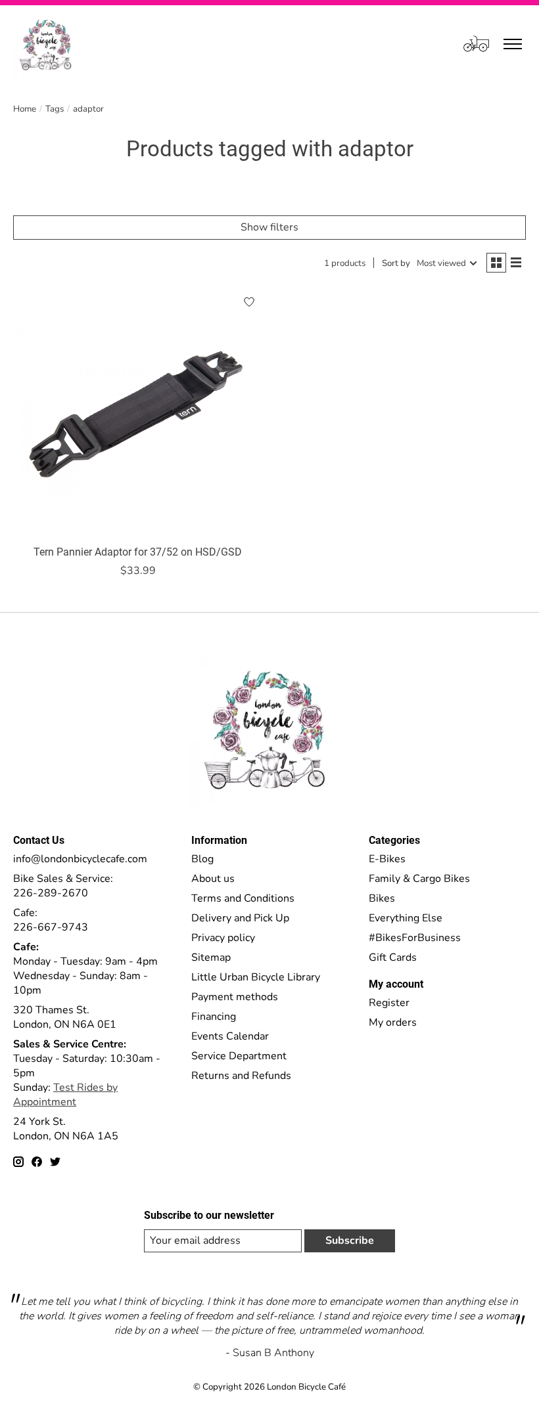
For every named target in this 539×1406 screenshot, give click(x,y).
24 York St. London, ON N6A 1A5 (65, 1128)
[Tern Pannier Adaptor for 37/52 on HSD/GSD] (138, 413)
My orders (393, 1022)
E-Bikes (387, 859)
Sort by (396, 263)
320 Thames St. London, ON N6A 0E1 (64, 1017)
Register (389, 1003)
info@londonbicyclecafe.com (80, 859)
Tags (54, 109)
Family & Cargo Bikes (419, 878)
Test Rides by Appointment (65, 1094)
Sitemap (211, 957)
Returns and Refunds (241, 1075)
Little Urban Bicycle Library (255, 977)
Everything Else (405, 918)
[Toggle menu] (513, 44)
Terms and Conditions (242, 898)
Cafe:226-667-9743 (50, 920)
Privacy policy (223, 938)
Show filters (269, 227)
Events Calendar (230, 1036)
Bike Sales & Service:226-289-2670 (63, 885)
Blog (202, 859)
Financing (213, 1016)
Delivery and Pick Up (240, 918)
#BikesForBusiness (415, 938)
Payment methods (234, 997)
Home (24, 109)
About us (213, 878)
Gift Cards (393, 957)
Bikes (382, 898)
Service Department (239, 1056)
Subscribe (349, 1240)
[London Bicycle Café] (47, 43)
